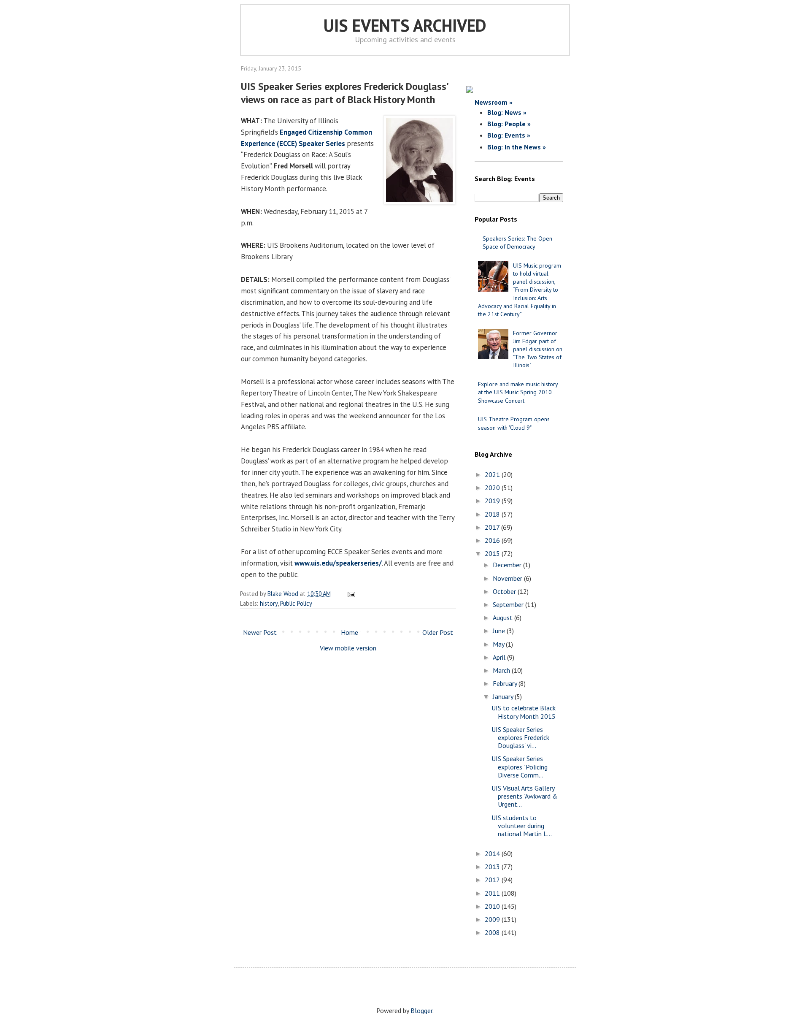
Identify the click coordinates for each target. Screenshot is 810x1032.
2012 (493, 879)
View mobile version (348, 648)
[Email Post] (350, 594)
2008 (493, 932)
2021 (493, 474)
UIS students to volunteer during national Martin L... (521, 825)
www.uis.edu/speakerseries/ (338, 563)
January (504, 696)
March (502, 670)
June (500, 630)
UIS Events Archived (405, 25)
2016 (493, 540)
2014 (493, 853)
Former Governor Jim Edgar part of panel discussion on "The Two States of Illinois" (537, 349)
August (503, 617)
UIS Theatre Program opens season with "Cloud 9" (514, 423)
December (508, 565)
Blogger (421, 1010)
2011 (493, 893)
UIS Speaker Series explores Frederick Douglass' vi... (520, 737)
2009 (493, 919)
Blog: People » (509, 123)
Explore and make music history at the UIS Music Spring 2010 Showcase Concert (518, 392)
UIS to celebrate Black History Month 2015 (523, 712)
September (509, 604)
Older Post (437, 632)
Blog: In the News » (516, 147)
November (508, 578)
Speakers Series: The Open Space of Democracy (517, 242)
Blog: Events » (508, 135)
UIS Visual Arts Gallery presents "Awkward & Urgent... (524, 796)
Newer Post (260, 632)
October (505, 591)
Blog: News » (506, 112)
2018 (493, 514)
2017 (493, 527)
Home (349, 632)
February (505, 683)
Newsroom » (494, 102)
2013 (493, 866)
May (499, 644)
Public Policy (296, 603)
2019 (493, 500)
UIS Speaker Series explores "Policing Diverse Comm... (519, 766)
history (269, 603)
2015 (493, 553)
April (500, 657)
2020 (493, 487)
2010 (493, 906)
